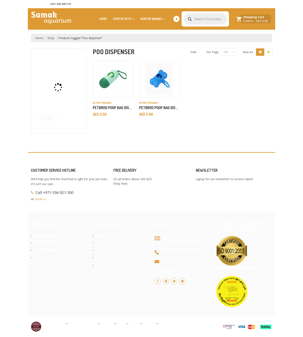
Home (103, 19)
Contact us (231, 4)
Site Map (166, 323)
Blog (121, 323)
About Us (211, 4)
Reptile (100, 258)
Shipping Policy (44, 235)
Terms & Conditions (82, 323)
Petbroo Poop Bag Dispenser (117, 107)
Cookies (107, 323)
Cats (99, 243)
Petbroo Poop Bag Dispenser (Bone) (169, 107)
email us (40, 199)
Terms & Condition (46, 258)
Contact (149, 323)
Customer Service (46, 243)
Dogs (99, 235)
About (134, 323)
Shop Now (120, 183)
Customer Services (257, 4)
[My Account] (176, 19)
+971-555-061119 (60, 4)
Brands (100, 265)
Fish (98, 250)
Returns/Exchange (46, 250)
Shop (50, 38)
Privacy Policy (54, 323)
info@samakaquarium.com (182, 260)
